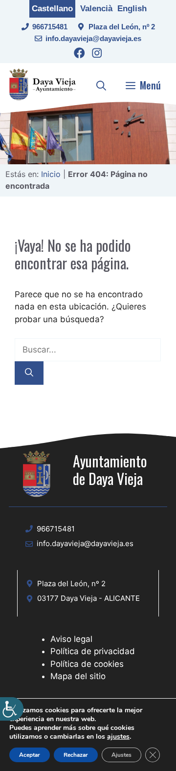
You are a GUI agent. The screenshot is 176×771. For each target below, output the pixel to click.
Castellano (52, 8)
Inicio (51, 174)
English (132, 8)
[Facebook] (79, 54)
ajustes (118, 736)
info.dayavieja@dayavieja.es (93, 38)
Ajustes (121, 755)
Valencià (96, 8)
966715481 (49, 26)
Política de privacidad (92, 651)
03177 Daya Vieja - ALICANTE (88, 598)
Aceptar (29, 755)
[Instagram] (97, 54)
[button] (101, 85)
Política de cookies (87, 664)
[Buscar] (29, 373)
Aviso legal (71, 639)
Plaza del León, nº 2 (121, 26)
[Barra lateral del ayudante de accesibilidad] (11, 709)
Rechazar (76, 755)
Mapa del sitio (78, 676)
